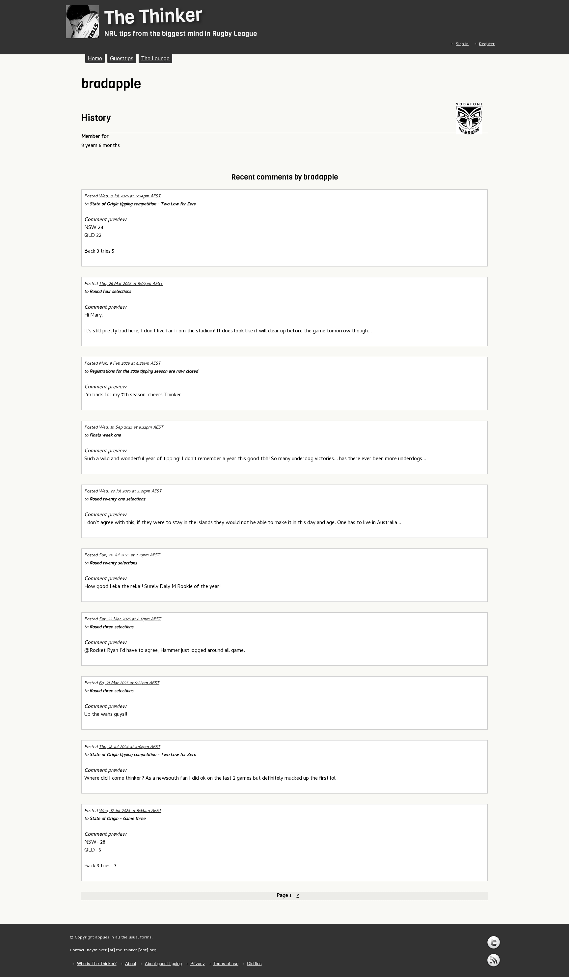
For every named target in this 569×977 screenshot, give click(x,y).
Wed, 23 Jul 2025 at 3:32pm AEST (130, 491)
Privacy (197, 963)
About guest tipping (163, 963)
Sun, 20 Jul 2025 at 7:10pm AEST (129, 555)
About (130, 963)
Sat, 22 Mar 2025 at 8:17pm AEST (130, 619)
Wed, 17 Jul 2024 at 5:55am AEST (130, 811)
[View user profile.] (469, 133)
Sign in (462, 44)
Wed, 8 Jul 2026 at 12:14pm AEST (130, 196)
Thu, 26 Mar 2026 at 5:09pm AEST (131, 284)
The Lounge (155, 58)
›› (298, 896)
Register (487, 44)
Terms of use (225, 963)
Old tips (254, 963)
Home (95, 58)
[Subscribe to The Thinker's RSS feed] (493, 960)
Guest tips (121, 58)
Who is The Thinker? (97, 963)
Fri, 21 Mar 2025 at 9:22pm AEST (129, 683)
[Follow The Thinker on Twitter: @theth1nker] (493, 942)
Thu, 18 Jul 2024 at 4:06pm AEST (129, 747)
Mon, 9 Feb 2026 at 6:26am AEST (130, 363)
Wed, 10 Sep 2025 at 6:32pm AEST (131, 427)
